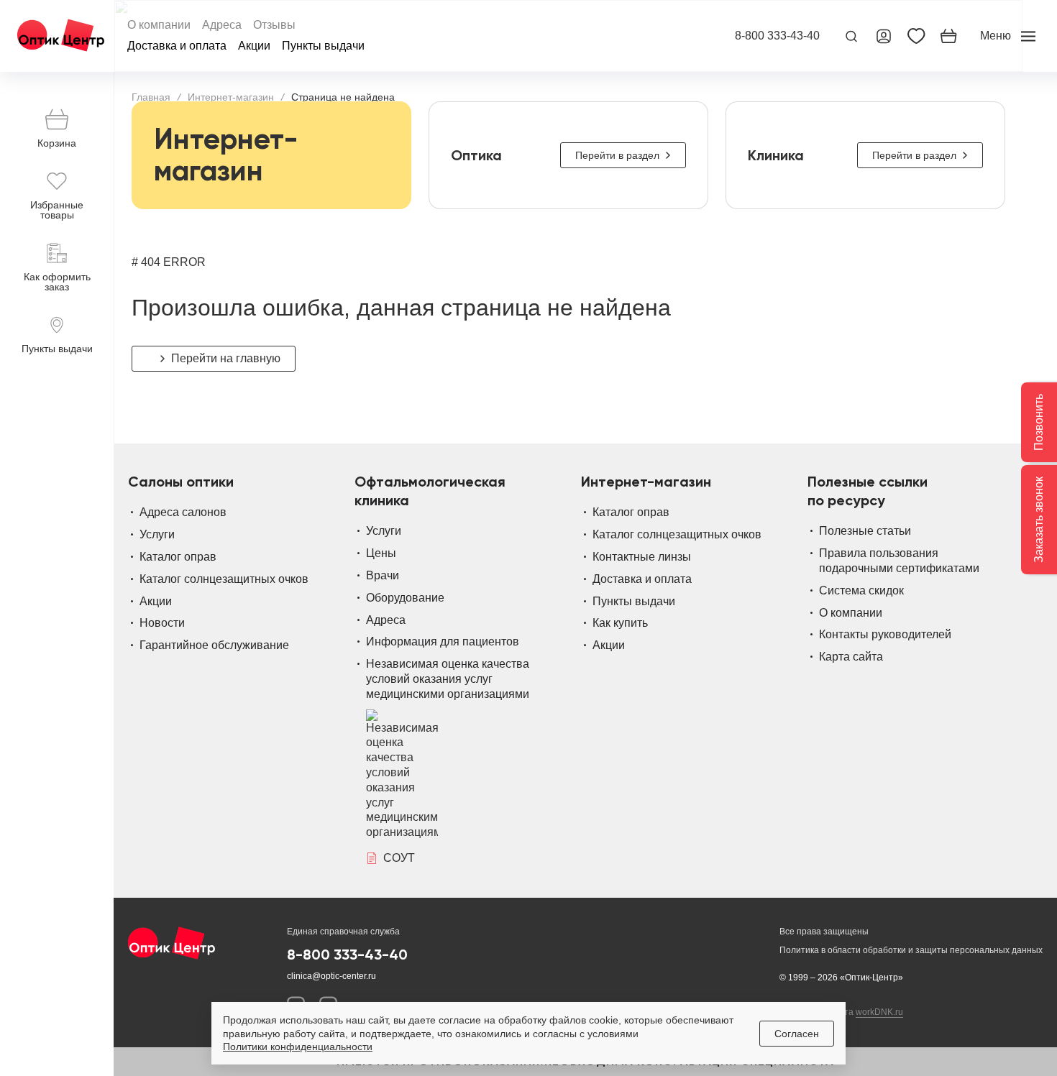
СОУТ (399, 858)
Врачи (382, 575)
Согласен (796, 1033)
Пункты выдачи (323, 46)
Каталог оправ (177, 557)
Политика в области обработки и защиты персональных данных (911, 950)
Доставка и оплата (176, 46)
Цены (381, 553)
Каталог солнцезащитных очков (223, 579)
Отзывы (274, 25)
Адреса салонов (182, 512)
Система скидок (861, 590)
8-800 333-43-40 (777, 36)
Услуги (157, 534)
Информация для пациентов (442, 641)
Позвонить (1039, 422)
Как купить (620, 623)
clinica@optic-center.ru (331, 976)
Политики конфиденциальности (297, 1046)
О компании (159, 25)
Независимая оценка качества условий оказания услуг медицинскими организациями (447, 679)
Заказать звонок (1039, 520)
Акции (254, 46)
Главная (151, 97)
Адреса (222, 25)
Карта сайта (851, 656)
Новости (162, 623)
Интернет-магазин (231, 97)
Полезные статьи (865, 531)
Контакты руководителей (885, 634)
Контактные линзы (641, 557)
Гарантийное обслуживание (214, 645)
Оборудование (405, 598)
